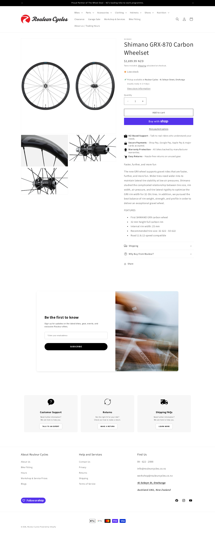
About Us (25, 461)
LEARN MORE (164, 426)
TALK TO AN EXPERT (50, 426)
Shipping (142, 65)
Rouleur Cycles (33, 527)
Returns (83, 472)
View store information (138, 88)
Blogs (24, 483)
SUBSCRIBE (76, 347)
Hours (24, 472)
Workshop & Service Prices (34, 478)
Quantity (128, 95)
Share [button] (130, 263)
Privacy (82, 467)
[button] (78, 12)
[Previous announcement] (22, 3)
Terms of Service (87, 483)
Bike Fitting (26, 467)
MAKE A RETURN (108, 426)
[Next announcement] (193, 3)
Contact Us (84, 461)
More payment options (158, 129)
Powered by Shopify (48, 527)
